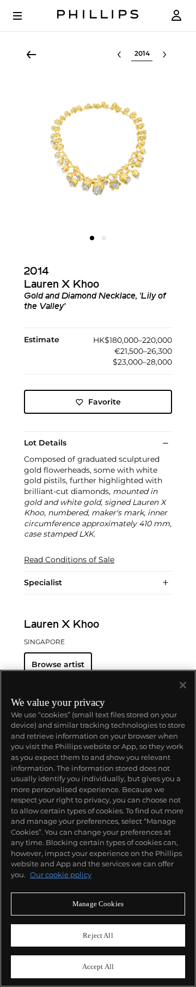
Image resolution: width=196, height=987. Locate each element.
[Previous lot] (119, 54)
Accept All (98, 966)
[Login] (176, 15)
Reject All (98, 935)
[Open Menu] (25, 16)
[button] (98, 152)
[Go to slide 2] (104, 238)
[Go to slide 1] (92, 238)
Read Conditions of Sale (69, 559)
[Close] (183, 685)
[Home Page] (98, 15)
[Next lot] (164, 54)
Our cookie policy (60, 874)
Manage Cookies (98, 904)
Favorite (104, 402)
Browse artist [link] (58, 664)
